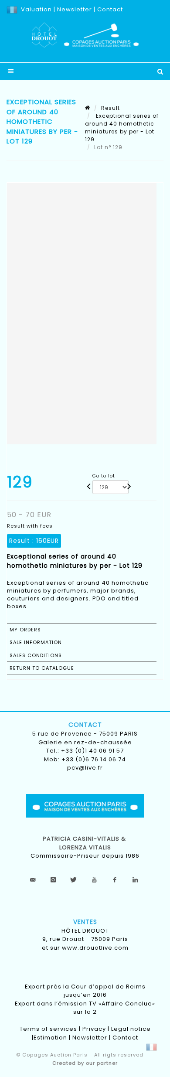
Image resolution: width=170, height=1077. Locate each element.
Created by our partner (85, 1063)
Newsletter (73, 9)
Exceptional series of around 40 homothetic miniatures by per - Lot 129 (122, 127)
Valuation (36, 9)
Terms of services (48, 1029)
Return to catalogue (42, 668)
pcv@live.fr (85, 767)
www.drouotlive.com (95, 948)
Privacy (94, 1029)
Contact (110, 9)
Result (110, 108)
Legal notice (131, 1029)
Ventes (85, 921)
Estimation (50, 1037)
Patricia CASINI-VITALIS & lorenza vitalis (85, 843)
